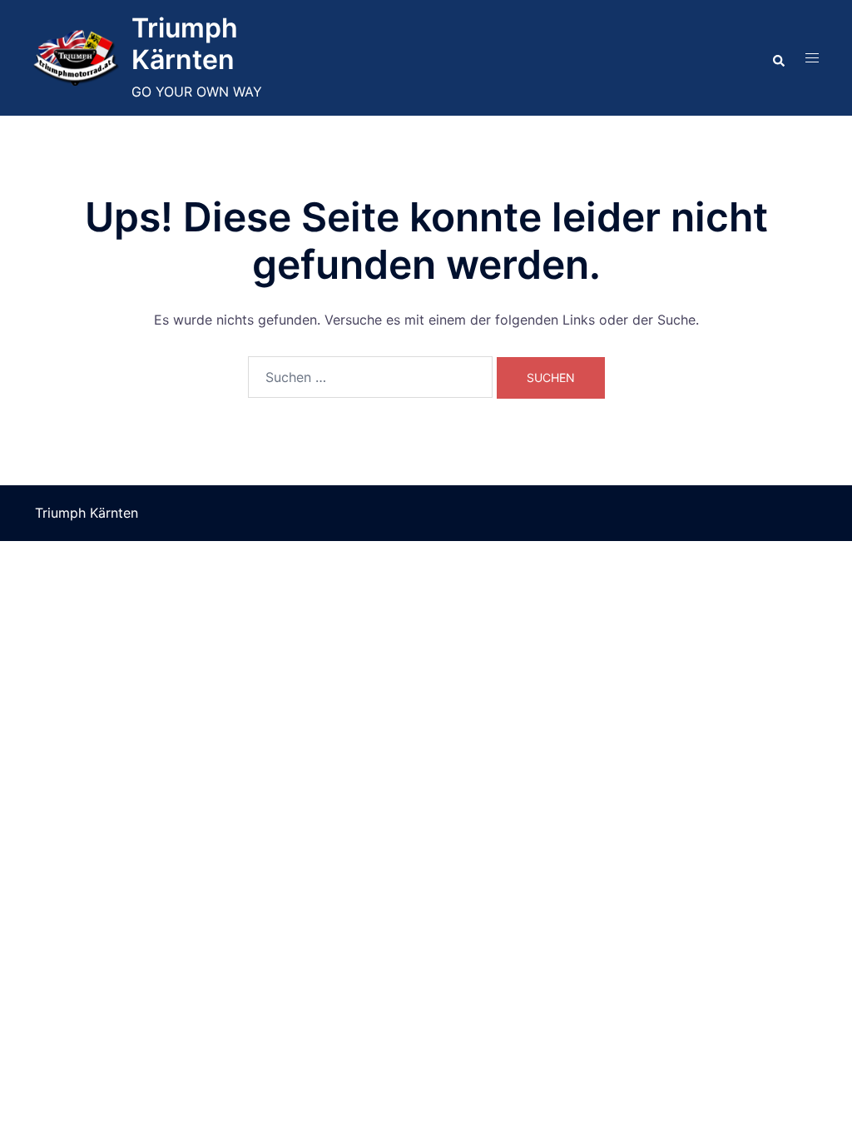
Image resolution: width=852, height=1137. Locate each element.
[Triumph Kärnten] (76, 57)
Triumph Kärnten (184, 44)
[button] (778, 57)
